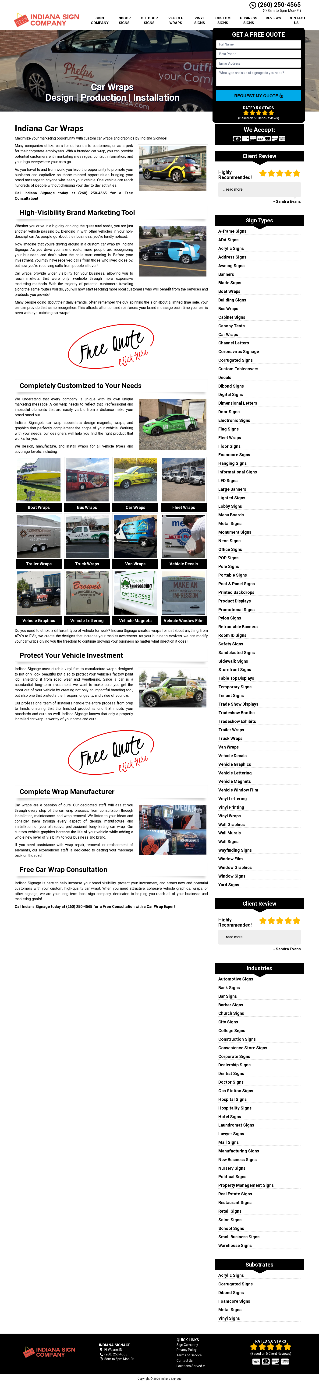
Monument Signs (234, 532)
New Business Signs (237, 1159)
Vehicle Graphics (234, 764)
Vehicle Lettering (235, 772)
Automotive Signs (235, 978)
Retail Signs (229, 1211)
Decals (224, 377)
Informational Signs (237, 471)
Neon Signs (229, 540)
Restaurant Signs (235, 1202)
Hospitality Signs (235, 1108)
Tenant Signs (231, 695)
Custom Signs (222, 20)
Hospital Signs (232, 1099)
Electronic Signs (234, 420)
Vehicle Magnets (234, 781)
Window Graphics (235, 867)
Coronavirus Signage (238, 351)
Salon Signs (229, 1219)
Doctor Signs (231, 1082)
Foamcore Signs (234, 454)
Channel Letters (233, 342)
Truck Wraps (230, 738)
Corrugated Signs (235, 360)
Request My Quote (256, 96)
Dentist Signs (231, 1073)
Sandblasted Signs (236, 652)
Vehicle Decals (232, 755)
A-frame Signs (232, 231)
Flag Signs (228, 429)
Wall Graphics (231, 824)
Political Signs (232, 1176)
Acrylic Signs (231, 248)
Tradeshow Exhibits (237, 721)
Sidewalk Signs (233, 661)
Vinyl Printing (231, 807)
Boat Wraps (229, 291)
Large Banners (232, 489)
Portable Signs (232, 575)
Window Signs (231, 876)
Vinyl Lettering (232, 798)
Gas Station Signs (235, 1090)
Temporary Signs (235, 686)
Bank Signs (229, 987)
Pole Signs (228, 566)
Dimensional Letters (237, 403)
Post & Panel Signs (236, 583)
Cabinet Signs (231, 317)
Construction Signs (237, 1039)
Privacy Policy (187, 1350)
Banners (226, 274)
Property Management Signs (246, 1185)
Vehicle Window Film (238, 790)
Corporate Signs (234, 1056)
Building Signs (232, 300)
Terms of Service (189, 1355)
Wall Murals (229, 832)
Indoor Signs (124, 20)
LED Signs (227, 480)
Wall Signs (228, 841)
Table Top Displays (236, 678)
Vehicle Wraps (175, 20)
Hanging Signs (232, 463)
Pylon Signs (229, 618)
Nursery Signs (231, 1168)
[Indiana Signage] (48, 1352)
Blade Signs (229, 282)
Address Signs (232, 257)
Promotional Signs (236, 609)
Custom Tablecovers (238, 368)
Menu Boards (231, 514)
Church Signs (231, 1013)
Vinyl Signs (199, 20)
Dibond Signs (231, 386)
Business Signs (248, 20)
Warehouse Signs (235, 1245)
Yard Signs (228, 884)
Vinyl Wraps (229, 815)
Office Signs (230, 549)
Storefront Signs (234, 669)
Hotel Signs (229, 1116)
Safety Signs (230, 643)
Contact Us (297, 20)
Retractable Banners (238, 626)
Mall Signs (228, 1142)
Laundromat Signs (236, 1125)
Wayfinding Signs (235, 850)
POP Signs (228, 557)
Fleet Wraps (229, 437)
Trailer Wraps (231, 729)
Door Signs (229, 411)
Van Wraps (228, 747)
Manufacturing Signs (238, 1150)
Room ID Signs (232, 635)
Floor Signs (229, 446)
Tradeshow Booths (236, 712)
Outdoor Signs (149, 20)
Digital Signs (230, 394)
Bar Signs (227, 996)
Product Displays (234, 600)
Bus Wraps (228, 308)
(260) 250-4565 (278, 4)
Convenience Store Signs (242, 1047)
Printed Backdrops (236, 592)
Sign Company (100, 20)
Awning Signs (231, 265)
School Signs (231, 1228)
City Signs (228, 1021)
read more (234, 189)
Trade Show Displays (238, 704)
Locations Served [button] (190, 1366)
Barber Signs (230, 1004)
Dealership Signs (234, 1064)
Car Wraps (228, 334)
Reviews (273, 18)
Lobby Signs (230, 506)
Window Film (230, 858)
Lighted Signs (231, 497)
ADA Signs (228, 239)
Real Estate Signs (235, 1193)
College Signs (231, 1030)
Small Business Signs (238, 1236)
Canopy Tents (231, 325)
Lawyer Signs (231, 1133)
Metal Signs (229, 523)
